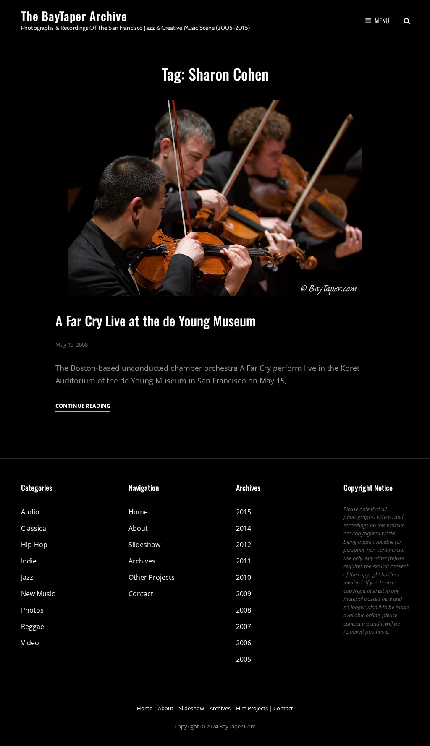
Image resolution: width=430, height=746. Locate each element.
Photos (32, 610)
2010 (243, 577)
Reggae (32, 626)
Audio (30, 511)
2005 (243, 659)
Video (30, 642)
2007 (243, 626)
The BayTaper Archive (74, 15)
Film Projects (252, 708)
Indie (29, 561)
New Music (38, 593)
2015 (243, 511)
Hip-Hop (34, 544)
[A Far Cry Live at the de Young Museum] (215, 198)
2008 (243, 610)
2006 (243, 642)
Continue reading (82, 406)
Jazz (27, 577)
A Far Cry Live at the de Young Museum (155, 320)
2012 (243, 544)
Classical (34, 528)
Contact (140, 593)
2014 (243, 528)
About (138, 528)
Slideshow (144, 544)
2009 (243, 593)
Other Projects (151, 577)
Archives (141, 561)
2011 (243, 561)
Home (138, 511)
